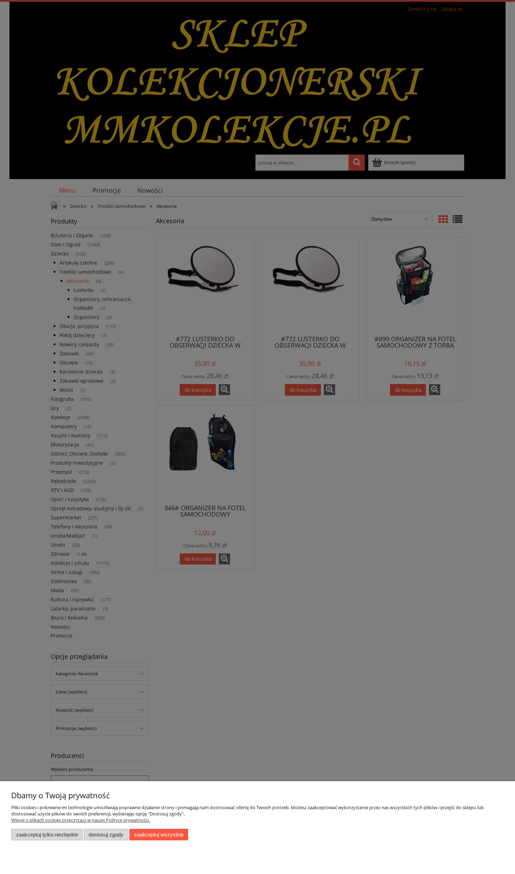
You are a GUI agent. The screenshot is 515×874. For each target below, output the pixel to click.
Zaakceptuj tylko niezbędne (47, 835)
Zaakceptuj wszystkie (159, 835)
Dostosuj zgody (106, 835)
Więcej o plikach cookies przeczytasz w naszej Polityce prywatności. (80, 820)
